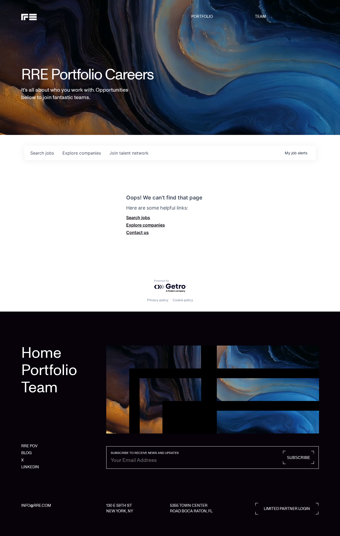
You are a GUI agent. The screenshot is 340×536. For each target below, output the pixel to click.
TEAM (260, 16)
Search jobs (138, 217)
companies (81, 153)
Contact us (137, 232)
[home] (42, 16)
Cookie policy (183, 300)
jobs (42, 153)
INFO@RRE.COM (36, 505)
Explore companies (145, 225)
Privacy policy (157, 300)
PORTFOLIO (202, 16)
